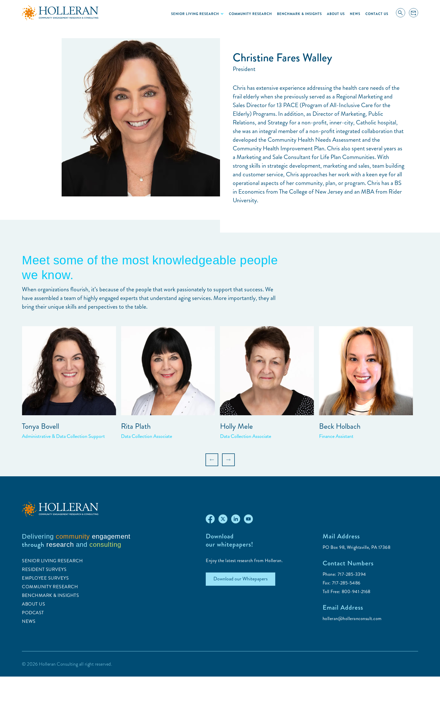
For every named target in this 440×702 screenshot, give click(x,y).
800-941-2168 (356, 591)
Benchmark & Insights (299, 13)
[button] (197, 13)
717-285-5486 (346, 583)
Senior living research (195, 14)
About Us (336, 13)
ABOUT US (33, 604)
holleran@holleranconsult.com (352, 618)
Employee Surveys (45, 578)
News (355, 13)
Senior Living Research (52, 560)
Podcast (33, 612)
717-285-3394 (352, 574)
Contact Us (376, 13)
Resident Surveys (44, 569)
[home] (60, 12)
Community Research (250, 13)
